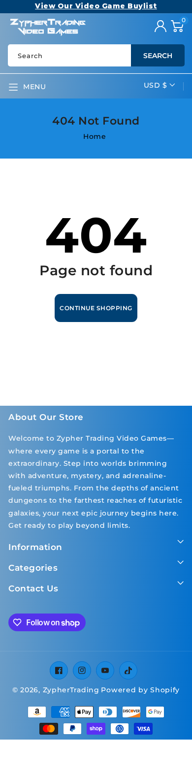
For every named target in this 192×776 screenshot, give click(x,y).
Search (157, 55)
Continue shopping (96, 308)
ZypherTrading (71, 689)
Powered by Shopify (140, 689)
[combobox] (96, 55)
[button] (177, 26)
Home (94, 136)
